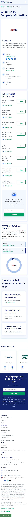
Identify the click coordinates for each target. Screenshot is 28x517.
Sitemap (3, 455)
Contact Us (4, 445)
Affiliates (3, 420)
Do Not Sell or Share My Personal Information (13, 450)
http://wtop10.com (10, 56)
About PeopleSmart (6, 418)
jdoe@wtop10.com (8, 252)
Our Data (3, 433)
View (21, 101)
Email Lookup (4, 438)
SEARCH (14, 214)
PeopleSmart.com (12, 403)
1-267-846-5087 (8, 473)
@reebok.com (8, 152)
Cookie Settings (5, 515)
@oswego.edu (8, 105)
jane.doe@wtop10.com (9, 245)
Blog (2, 423)
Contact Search (5, 428)
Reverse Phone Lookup (7, 435)
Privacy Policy (11, 401)
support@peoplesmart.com (11, 470)
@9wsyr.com (8, 127)
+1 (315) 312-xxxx (10, 71)
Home (2, 7)
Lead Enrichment (5, 430)
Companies (9, 7)
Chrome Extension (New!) (7, 440)
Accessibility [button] (4, 511)
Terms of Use (4, 509)
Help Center (4, 448)
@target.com (8, 117)
